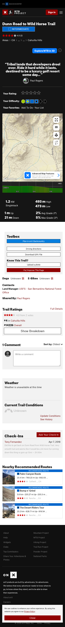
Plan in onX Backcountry (33, 241)
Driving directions (33, 249)
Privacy (47, 623)
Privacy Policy (29, 612)
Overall (18, 325)
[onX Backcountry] (12, 4)
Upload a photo (33, 264)
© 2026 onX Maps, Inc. (24, 623)
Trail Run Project (40, 547)
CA (13, 40)
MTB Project (39, 537)
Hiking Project (39, 542)
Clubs (5, 547)
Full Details (56, 308)
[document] (32, 613)
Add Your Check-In (48, 434)
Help (5, 537)
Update (50, 415)
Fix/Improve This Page (34, 270)
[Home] (15, 12)
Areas (5, 40)
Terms (39, 623)
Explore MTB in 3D (45, 50)
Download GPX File (33, 254)
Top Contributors (10, 551)
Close (32, 617)
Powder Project (40, 551)
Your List (39, 107)
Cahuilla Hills (35, 40)
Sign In (52, 12)
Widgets (7, 542)
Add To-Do (27, 107)
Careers (7, 602)
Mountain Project (41, 533)
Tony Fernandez (13, 441)
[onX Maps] (10, 577)
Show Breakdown (32, 331)
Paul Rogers (36, 80)
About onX (8, 597)
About (6, 533)
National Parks (40, 556)
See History (46, 419)
